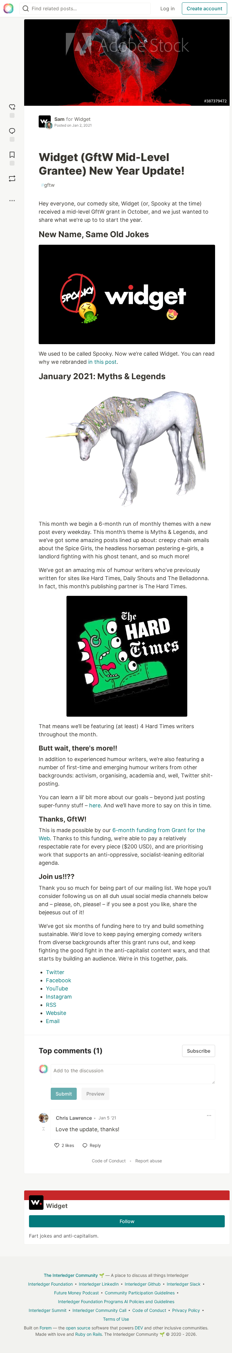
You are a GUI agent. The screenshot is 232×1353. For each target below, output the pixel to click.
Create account (204, 8)
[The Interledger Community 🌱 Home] (8, 8)
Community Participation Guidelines (140, 1292)
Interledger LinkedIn (99, 1284)
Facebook (58, 980)
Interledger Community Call (99, 1310)
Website (56, 1013)
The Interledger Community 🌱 (74, 1275)
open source (78, 1327)
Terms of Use (116, 1319)
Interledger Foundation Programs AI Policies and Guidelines (116, 1301)
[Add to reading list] (12, 157)
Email (53, 1021)
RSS (51, 1005)
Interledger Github (143, 1284)
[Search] (26, 8)
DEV (139, 1327)
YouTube (57, 988)
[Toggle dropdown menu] (209, 1115)
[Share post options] (12, 201)
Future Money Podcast (76, 1292)
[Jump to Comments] (12, 134)
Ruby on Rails (88, 1334)
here (95, 805)
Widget (82, 119)
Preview (95, 1094)
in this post (102, 362)
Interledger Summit (47, 1310)
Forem (46, 1327)
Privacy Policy (186, 1310)
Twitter (55, 972)
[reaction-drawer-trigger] (12, 110)
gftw (48, 185)
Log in (167, 8)
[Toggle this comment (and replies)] (44, 1129)
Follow (127, 1221)
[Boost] (12, 178)
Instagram (59, 996)
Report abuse (148, 1160)
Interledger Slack (184, 1284)
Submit (64, 1094)
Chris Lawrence (74, 1118)
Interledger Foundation (50, 1284)
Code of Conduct (109, 1160)
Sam (59, 119)
